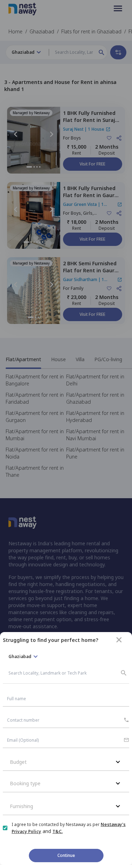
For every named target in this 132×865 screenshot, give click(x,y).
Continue (66, 855)
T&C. (57, 831)
